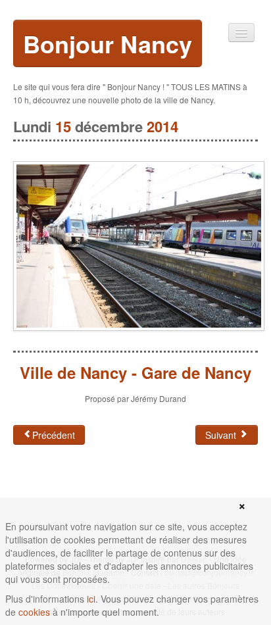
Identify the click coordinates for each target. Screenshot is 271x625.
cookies (34, 611)
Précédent (53, 434)
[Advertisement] (118, 497)
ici (91, 598)
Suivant (222, 434)
